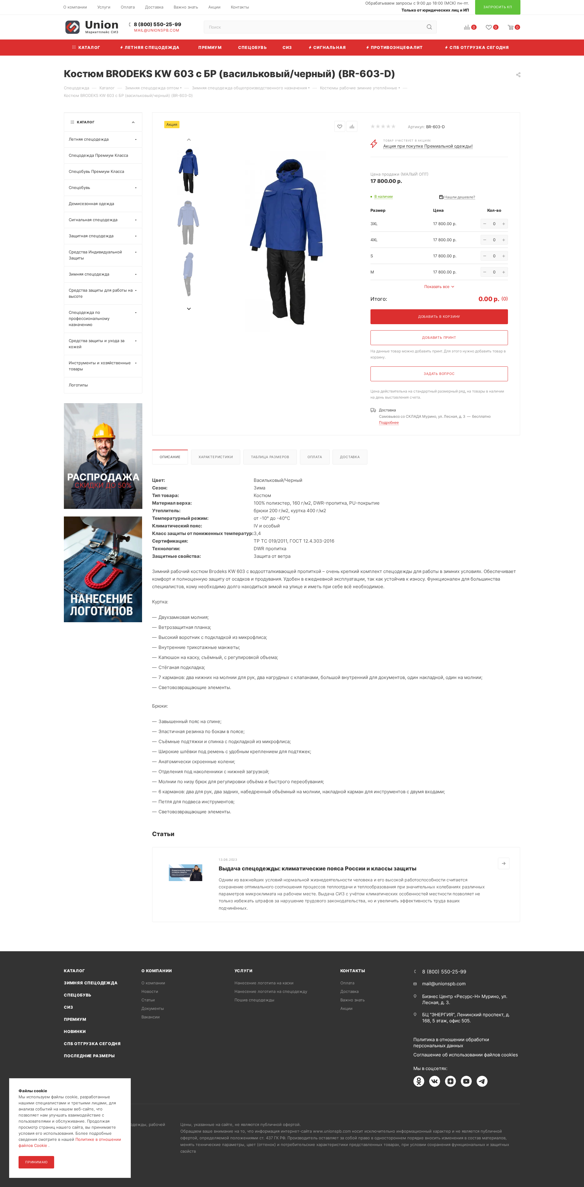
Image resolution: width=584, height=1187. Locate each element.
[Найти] (429, 27)
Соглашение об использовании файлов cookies (465, 1055)
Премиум (75, 1019)
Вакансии (150, 1016)
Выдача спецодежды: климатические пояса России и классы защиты (317, 868)
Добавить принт (439, 337)
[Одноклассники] (418, 1081)
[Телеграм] (482, 1081)
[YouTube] (466, 1081)
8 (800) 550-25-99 (157, 24)
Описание (170, 457)
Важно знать (352, 999)
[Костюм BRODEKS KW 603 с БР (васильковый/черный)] (286, 241)
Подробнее (389, 422)
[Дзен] (450, 1081)
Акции (346, 1008)
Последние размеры (89, 1055)
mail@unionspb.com (156, 30)
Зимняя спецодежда (91, 982)
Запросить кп (580, 49)
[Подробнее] (503, 863)
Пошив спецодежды (254, 999)
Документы (152, 1008)
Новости (149, 991)
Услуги (243, 970)
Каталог (74, 970)
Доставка (350, 457)
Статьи (148, 999)
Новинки (75, 1031)
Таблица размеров (270, 457)
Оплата (315, 457)
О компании (156, 970)
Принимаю (36, 1162)
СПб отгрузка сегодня (92, 1043)
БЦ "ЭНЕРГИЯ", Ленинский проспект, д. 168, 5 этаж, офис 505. (466, 1018)
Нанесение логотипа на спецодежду (271, 991)
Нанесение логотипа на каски (264, 982)
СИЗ (68, 1007)
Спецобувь (78, 995)
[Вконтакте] (434, 1081)
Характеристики (216, 457)
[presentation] (188, 139)
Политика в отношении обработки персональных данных (451, 1042)
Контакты (352, 970)
